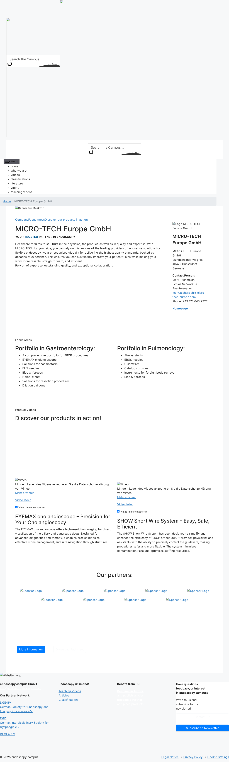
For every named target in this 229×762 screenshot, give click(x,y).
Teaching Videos (70, 691)
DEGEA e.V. (7, 734)
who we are (18, 170)
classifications (20, 179)
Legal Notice (170, 757)
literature (17, 183)
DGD (24, 723)
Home (7, 201)
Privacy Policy (193, 757)
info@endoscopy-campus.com (20, 688)
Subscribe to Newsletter (202, 728)
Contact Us (202, 717)
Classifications (68, 699)
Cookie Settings (218, 757)
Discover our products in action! (66, 219)
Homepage (180, 308)
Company (21, 219)
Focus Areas (36, 219)
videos (15, 175)
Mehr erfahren (24, 493)
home (14, 166)
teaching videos (21, 192)
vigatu (15, 187)
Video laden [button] (23, 500)
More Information (31, 649)
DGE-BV (24, 707)
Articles (64, 695)
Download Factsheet (70, 649)
